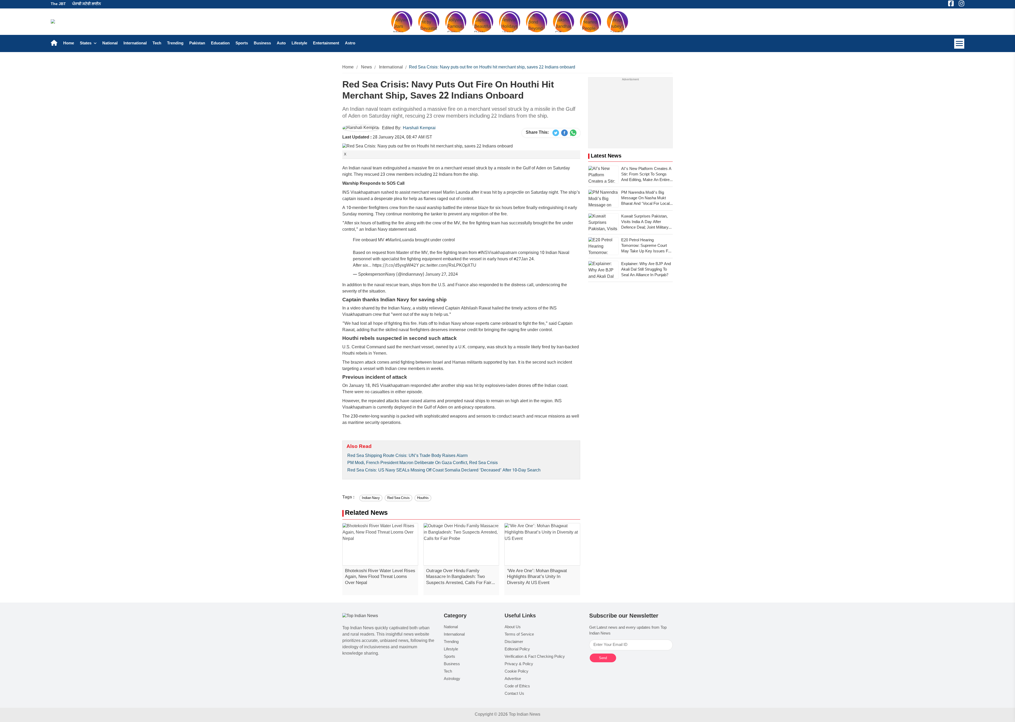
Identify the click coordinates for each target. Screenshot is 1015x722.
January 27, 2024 (441, 274)
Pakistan (197, 43)
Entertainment (326, 43)
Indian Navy (371, 498)
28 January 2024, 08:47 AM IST (387, 137)
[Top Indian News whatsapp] (573, 132)
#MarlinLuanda (399, 240)
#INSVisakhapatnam (497, 253)
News (366, 67)
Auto (281, 43)
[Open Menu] (959, 44)
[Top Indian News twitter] (555, 132)
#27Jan (521, 259)
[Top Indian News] (360, 616)
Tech (157, 43)
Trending (175, 43)
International (135, 43)
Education (220, 43)
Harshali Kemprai (419, 128)
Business (262, 43)
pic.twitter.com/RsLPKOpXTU (448, 266)
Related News (366, 513)
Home (68, 43)
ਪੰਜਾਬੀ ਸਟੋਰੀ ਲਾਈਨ (86, 4)
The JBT (58, 4)
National (110, 43)
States (86, 43)
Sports (242, 43)
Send (603, 658)
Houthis (423, 498)
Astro (350, 43)
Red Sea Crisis (398, 498)
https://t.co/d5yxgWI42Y (395, 266)
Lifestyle (299, 43)
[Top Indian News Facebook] (564, 132)
